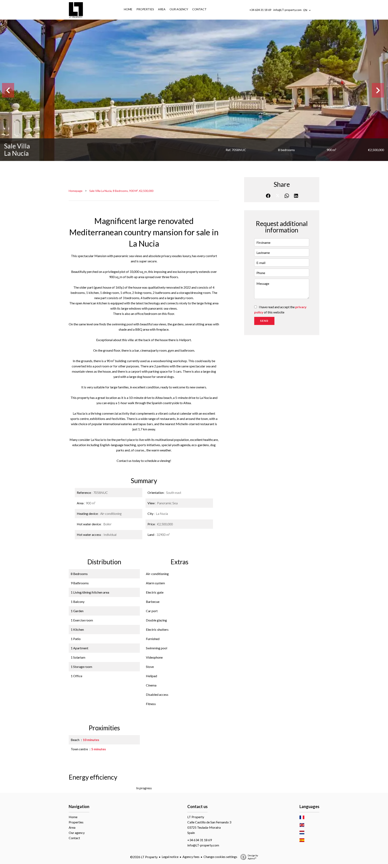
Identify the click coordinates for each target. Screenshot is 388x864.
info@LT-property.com (287, 10)
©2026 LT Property (144, 857)
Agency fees (190, 857)
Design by (253, 857)
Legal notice (170, 857)
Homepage (75, 190)
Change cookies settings (220, 857)
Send (264, 321)
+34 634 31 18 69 (260, 10)
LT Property (195, 817)
